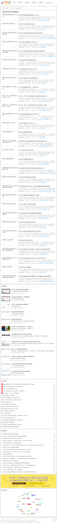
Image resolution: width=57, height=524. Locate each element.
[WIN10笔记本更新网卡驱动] (10, 29)
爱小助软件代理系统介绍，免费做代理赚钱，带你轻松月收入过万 (17, 467)
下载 (31, 508)
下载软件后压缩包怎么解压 (8, 417)
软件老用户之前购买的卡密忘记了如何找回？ (12, 438)
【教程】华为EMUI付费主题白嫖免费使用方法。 (13, 386)
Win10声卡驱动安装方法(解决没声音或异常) (12, 400)
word (23, 511)
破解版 (29, 504)
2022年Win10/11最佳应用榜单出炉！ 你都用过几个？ (22, 326)
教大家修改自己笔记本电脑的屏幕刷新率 (31, 213)
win (33, 499)
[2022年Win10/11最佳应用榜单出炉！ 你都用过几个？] (6, 328)
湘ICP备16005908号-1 (32, 520)
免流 (28, 515)
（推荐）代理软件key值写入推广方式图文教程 (13, 469)
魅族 (38, 510)
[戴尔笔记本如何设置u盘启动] (10, 227)
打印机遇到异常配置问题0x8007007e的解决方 (12, 420)
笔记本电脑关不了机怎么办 (27, 123)
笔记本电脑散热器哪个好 (27, 159)
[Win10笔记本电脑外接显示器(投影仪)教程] (10, 38)
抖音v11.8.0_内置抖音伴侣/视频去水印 (19, 349)
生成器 (18, 499)
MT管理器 (20, 509)
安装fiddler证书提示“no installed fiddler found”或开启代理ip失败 (16, 451)
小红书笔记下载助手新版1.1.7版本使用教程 (20, 297)
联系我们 (7, 520)
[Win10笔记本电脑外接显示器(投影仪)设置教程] (10, 56)
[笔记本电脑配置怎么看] (10, 137)
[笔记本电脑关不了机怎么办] (10, 128)
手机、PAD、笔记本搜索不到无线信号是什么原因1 (33, 105)
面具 (32, 513)
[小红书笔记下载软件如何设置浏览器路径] (6, 291)
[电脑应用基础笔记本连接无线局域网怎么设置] (10, 173)
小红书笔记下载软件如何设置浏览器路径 (19, 289)
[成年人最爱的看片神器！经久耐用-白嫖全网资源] (6, 335)
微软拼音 (33, 494)
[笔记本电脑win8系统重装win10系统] (10, 200)
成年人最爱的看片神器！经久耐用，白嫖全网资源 (13, 391)
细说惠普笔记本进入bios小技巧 (28, 69)
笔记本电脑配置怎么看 (26, 132)
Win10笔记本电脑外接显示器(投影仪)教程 (31, 33)
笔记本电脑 (40, 503)
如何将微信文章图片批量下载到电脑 (10, 434)
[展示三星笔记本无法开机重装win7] (10, 83)
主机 (26, 508)
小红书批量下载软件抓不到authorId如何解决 (20, 371)
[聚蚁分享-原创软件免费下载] (6, 3)
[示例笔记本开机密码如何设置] (10, 65)
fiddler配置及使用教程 (7, 454)
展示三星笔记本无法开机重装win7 (29, 78)
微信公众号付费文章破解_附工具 (9, 388)
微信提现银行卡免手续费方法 (9, 404)
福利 (22, 504)
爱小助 (7, 522)
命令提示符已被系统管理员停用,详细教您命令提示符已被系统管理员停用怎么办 (20, 472)
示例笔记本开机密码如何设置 (28, 60)
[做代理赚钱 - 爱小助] (28, 487)
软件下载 (20, 2)
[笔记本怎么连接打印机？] (10, 245)
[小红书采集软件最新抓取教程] (6, 313)
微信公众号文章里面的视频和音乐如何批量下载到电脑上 (15, 436)
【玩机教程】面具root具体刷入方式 (10, 406)
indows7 (40, 499)
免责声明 (12, 520)
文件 (29, 498)
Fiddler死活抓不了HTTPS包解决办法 (10, 460)
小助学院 (27, 2)
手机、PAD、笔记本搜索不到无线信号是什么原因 (33, 96)
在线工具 (34, 2)
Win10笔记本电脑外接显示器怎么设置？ (31, 231)
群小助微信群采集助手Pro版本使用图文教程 (12, 443)
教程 (37, 505)
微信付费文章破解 (24, 498)
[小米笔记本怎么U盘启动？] (10, 155)
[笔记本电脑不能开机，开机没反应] (10, 92)
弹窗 (40, 505)
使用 (19, 496)
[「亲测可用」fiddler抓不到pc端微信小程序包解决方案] (6, 358)
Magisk (24, 513)
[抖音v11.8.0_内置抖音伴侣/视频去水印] (6, 350)
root (30, 507)
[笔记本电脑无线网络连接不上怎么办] (10, 20)
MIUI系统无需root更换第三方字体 (10, 408)
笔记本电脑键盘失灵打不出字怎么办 (29, 114)
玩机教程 (22, 20)
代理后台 (41, 2)
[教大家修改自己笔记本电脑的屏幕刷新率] (10, 218)
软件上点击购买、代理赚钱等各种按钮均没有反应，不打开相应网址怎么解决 (19, 465)
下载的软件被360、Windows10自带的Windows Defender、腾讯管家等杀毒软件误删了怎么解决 (23, 445)
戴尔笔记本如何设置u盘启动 (27, 222)
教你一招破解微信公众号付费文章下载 (11, 397)
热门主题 (25, 520)
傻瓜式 (30, 493)
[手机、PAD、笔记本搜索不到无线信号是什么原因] (10, 101)
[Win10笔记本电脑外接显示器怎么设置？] (10, 236)
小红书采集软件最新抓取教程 (17, 311)
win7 (34, 512)
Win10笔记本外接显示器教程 (28, 204)
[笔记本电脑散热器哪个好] (10, 164)
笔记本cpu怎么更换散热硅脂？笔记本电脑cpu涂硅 (33, 141)
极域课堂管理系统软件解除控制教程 (10, 426)
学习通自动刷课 (6, 413)
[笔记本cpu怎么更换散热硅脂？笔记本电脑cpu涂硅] (10, 146)
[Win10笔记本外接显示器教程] (10, 209)
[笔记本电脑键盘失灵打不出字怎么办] (10, 119)
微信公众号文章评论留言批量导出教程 (11, 447)
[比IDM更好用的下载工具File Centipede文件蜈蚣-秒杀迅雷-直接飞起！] (6, 343)
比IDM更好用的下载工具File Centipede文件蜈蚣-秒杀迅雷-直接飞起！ (26, 341)
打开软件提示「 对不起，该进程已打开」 (11, 393)
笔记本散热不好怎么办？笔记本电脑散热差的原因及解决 (35, 186)
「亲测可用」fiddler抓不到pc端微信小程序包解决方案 (22, 356)
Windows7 (26, 493)
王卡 (28, 511)
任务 (19, 501)
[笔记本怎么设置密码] (10, 272)
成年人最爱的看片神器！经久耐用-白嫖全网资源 (21, 334)
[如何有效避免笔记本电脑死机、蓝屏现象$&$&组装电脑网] (10, 281)
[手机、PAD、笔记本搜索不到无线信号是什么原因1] (10, 110)
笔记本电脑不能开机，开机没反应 (29, 87)
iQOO (27, 495)
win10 (22, 495)
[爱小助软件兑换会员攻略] (6, 321)
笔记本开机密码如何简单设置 (28, 177)
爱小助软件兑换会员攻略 (16, 319)
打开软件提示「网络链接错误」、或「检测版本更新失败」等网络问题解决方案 (20, 458)
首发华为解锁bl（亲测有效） (8, 395)
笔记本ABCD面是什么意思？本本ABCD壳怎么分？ (34, 258)
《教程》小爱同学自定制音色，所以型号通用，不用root (14, 415)
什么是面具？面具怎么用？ (8, 411)
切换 (18, 507)
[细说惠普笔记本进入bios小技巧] (10, 74)
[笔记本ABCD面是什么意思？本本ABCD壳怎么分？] (10, 263)
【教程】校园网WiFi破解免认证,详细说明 (11, 424)
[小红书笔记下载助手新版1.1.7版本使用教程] (6, 298)
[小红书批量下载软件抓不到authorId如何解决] (6, 373)
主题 (33, 502)
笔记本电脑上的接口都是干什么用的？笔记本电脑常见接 (35, 249)
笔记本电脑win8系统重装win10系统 (29, 195)
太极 (36, 497)
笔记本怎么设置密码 (25, 267)
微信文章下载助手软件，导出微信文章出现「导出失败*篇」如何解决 (17, 440)
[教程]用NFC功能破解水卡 (8, 422)
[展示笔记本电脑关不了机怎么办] (10, 47)
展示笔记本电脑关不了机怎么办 (28, 42)
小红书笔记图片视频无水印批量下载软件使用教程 (21, 364)
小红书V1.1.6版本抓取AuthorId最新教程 (19, 304)
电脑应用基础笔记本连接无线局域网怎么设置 (32, 168)
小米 (28, 513)
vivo (24, 509)
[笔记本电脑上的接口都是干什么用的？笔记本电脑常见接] (10, 254)
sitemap (20, 520)
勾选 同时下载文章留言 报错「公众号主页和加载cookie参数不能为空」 (18, 456)
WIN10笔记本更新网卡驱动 (27, 24)
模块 (37, 508)
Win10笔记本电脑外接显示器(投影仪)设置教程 (32, 51)
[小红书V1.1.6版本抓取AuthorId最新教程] (6, 306)
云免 (35, 505)
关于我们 (3, 520)
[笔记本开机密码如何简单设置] (10, 182)
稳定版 (18, 504)
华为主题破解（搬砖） (7, 402)
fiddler (37, 499)
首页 (14, 2)
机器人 (34, 514)
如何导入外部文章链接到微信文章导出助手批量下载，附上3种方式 (17, 449)
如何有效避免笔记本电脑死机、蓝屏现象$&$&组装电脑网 (35, 276)
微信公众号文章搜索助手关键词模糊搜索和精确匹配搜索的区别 (16, 463)
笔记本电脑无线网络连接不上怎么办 (29, 15)
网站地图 (16, 520)
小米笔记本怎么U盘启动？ (27, 150)
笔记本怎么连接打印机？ (27, 240)
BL (27, 503)
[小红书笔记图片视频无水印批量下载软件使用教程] (6, 365)
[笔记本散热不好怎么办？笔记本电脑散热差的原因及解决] (10, 191)
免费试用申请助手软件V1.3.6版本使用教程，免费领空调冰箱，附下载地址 (18, 384)
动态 (19, 507)
